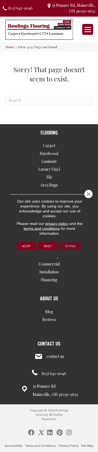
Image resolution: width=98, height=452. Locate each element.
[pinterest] (60, 432)
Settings (70, 246)
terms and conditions (42, 228)
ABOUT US (49, 298)
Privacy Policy (68, 446)
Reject (48, 246)
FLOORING (49, 132)
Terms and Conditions (40, 446)
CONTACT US (49, 343)
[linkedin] (50, 432)
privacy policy (56, 223)
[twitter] (41, 432)
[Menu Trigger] (87, 29)
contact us (55, 356)
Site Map (87, 446)
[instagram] (69, 432)
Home (10, 47)
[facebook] (31, 432)
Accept (26, 246)
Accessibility (13, 446)
